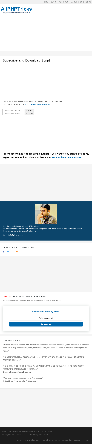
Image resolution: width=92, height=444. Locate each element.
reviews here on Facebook (66, 157)
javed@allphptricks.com (13, 235)
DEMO (53, 2)
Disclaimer (75, 440)
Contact (28, 440)
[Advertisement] (46, 34)
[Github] (12, 252)
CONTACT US (85, 2)
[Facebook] (3, 252)
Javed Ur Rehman (44, 431)
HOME (45, 2)
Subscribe (29, 113)
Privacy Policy (40, 440)
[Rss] (17, 252)
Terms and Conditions (58, 440)
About (20, 440)
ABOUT (74, 2)
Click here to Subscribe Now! (37, 104)
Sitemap (85, 440)
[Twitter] (8, 252)
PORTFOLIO (64, 2)
